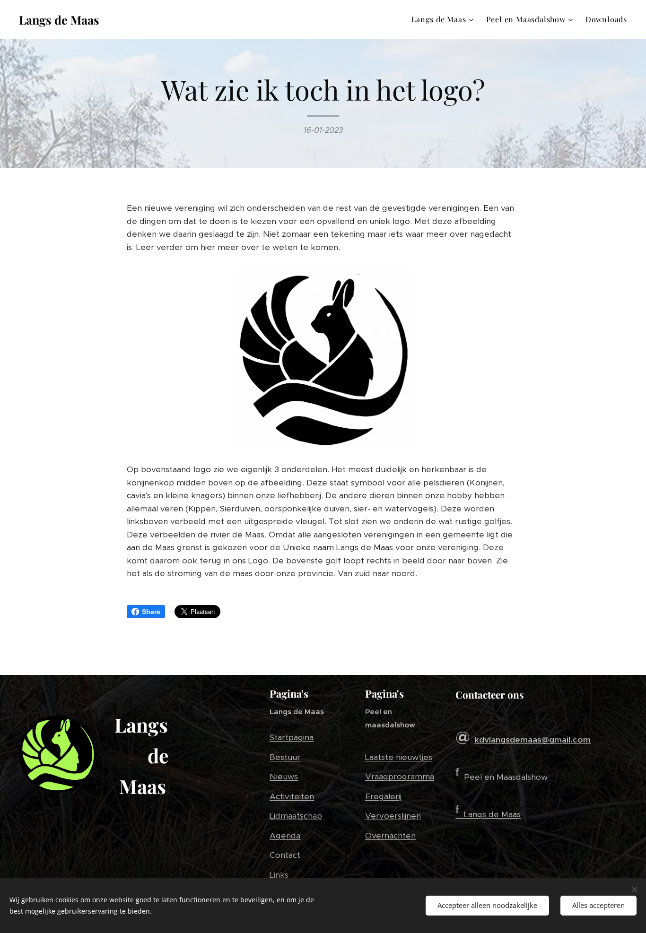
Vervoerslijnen (393, 816)
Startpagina (292, 737)
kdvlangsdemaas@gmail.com (532, 739)
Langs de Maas (492, 814)
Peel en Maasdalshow (506, 777)
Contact (285, 855)
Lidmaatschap (296, 816)
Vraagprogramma (399, 776)
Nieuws (284, 776)
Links (279, 875)
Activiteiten (292, 796)
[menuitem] (443, 19)
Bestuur (285, 757)
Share (151, 611)
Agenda (285, 835)
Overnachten (390, 835)
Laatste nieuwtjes (398, 757)
